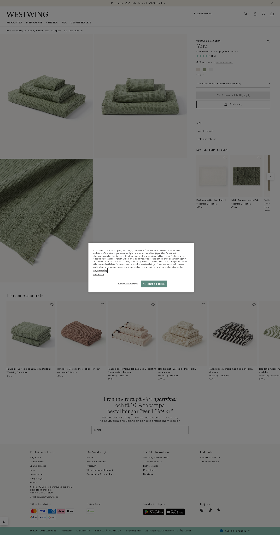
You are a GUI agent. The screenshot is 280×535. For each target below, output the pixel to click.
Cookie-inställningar (128, 283)
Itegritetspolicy (100, 270)
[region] (141, 267)
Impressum (98, 274)
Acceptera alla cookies (154, 284)
